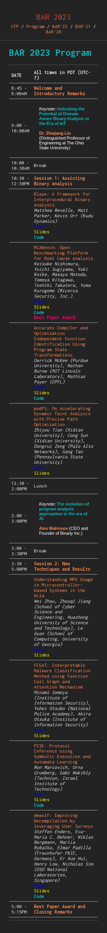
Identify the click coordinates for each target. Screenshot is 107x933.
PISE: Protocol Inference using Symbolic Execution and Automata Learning (62, 754)
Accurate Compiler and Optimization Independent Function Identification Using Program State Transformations (61, 341)
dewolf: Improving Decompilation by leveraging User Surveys (63, 821)
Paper (40, 226)
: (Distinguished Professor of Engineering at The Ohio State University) (64, 128)
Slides (41, 231)
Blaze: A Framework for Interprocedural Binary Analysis (62, 199)
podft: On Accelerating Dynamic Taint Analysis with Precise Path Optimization (62, 416)
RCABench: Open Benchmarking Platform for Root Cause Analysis (63, 253)
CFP (15, 26)
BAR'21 (83, 26)
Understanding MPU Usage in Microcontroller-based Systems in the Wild (63, 587)
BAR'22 (60, 26)
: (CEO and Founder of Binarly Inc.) (64, 519)
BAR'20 (53, 31)
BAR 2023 (54, 17)
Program (36, 26)
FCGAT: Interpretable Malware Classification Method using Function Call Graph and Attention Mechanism (62, 676)
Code (39, 237)
